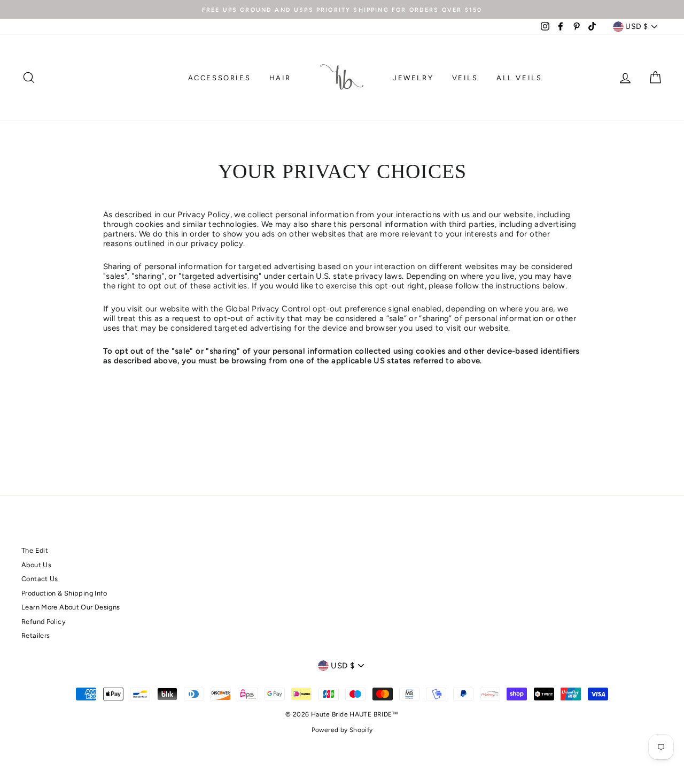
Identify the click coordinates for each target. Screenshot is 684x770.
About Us (36, 565)
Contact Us (39, 579)
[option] (342, 9)
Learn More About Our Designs (70, 607)
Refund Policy (43, 621)
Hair (280, 78)
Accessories (219, 78)
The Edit (34, 550)
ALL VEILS (519, 78)
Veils (465, 78)
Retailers (35, 635)
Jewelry (413, 78)
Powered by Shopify (342, 730)
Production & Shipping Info (64, 593)
